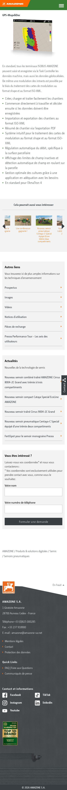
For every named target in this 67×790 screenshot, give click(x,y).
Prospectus (11, 287)
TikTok (46, 694)
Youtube (15, 710)
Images (9, 297)
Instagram (16, 702)
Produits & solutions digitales (32, 551)
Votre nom (11, 485)
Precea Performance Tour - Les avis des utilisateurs (26, 339)
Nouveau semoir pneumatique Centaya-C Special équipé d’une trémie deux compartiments (32, 424)
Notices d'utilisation (16, 316)
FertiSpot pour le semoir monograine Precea (29, 435)
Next (63, 226)
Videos (8, 307)
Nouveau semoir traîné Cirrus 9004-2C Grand (30, 411)
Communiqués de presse (18, 673)
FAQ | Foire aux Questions (19, 667)
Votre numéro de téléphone (20, 502)
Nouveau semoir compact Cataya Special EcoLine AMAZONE (32, 399)
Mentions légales (14, 640)
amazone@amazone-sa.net (27, 632)
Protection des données (17, 652)
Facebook (15, 694)
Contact (9, 646)
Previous (3, 226)
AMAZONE (8, 551)
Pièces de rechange (15, 326)
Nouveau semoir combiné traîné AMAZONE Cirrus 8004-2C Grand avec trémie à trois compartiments (32, 382)
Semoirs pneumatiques (16, 555)
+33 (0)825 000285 (24, 621)
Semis (53, 551)
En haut (57, 584)
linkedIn (47, 702)
